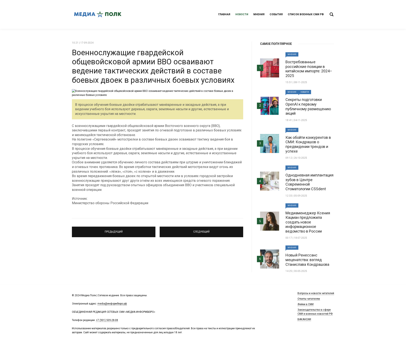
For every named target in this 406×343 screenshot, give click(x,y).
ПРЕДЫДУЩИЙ (114, 230)
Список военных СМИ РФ (306, 14)
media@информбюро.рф (112, 303)
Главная (224, 14)
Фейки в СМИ (306, 304)
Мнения (259, 14)
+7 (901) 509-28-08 (107, 320)
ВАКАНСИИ (304, 319)
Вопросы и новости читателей (316, 293)
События (276, 14)
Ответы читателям (309, 298)
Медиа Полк (97, 14)
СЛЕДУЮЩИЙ (201, 230)
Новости (241, 14)
